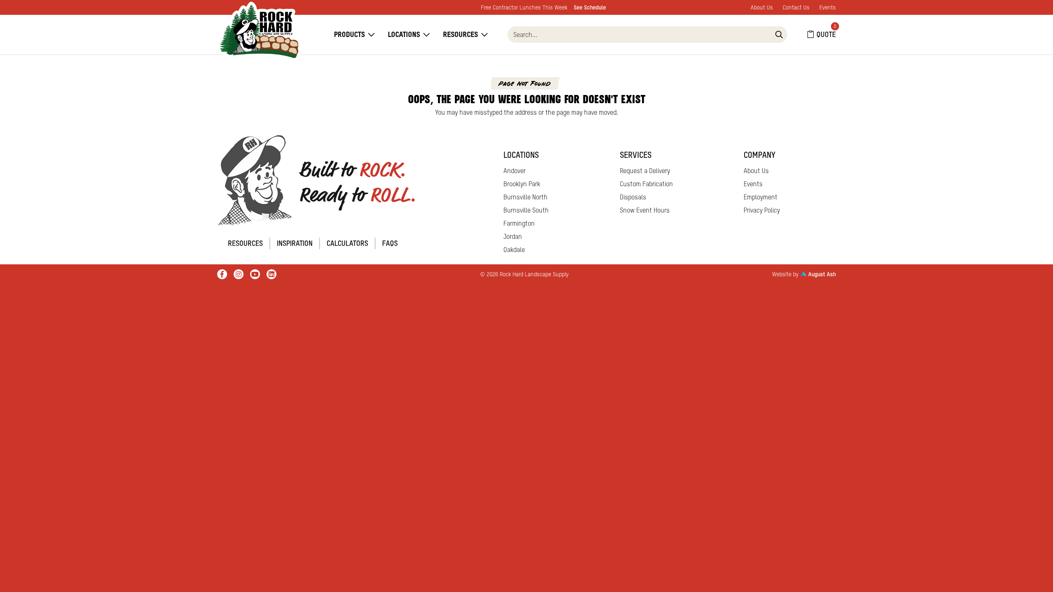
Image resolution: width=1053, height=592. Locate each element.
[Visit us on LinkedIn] (271, 274)
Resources (460, 34)
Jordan (512, 236)
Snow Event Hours (645, 210)
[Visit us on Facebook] (222, 274)
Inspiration (295, 243)
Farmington (519, 223)
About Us (762, 7)
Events (827, 7)
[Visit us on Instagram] (239, 274)
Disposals (633, 197)
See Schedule (590, 7)
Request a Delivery (645, 170)
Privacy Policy (762, 210)
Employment (760, 197)
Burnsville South (526, 210)
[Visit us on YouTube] (255, 274)
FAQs (390, 243)
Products (349, 34)
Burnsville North (525, 197)
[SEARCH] (779, 34)
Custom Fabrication (646, 184)
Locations (404, 34)
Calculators (347, 243)
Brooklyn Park (521, 184)
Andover (514, 170)
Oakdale (514, 249)
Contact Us (796, 7)
